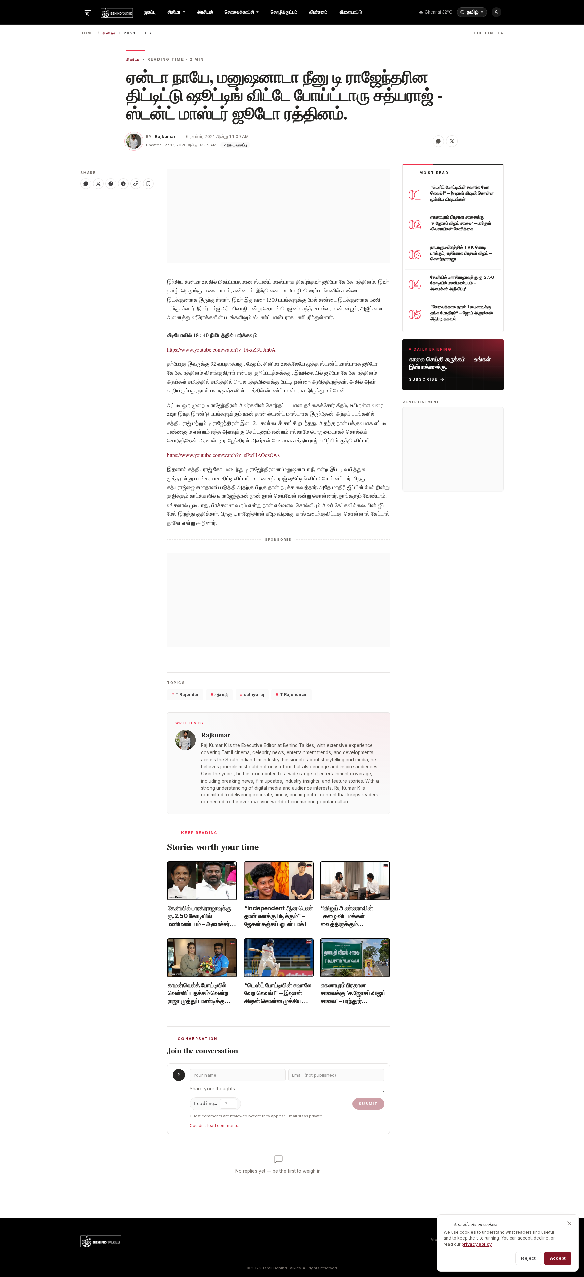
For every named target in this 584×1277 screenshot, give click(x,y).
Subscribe (423, 379)
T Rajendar (185, 694)
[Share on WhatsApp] (438, 141)
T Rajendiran (292, 694)
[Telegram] (123, 183)
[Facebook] (110, 183)
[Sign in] (496, 12)
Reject (528, 1258)
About (436, 1239)
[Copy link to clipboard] (135, 183)
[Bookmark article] (148, 183)
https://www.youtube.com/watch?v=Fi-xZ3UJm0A (221, 349)
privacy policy (476, 1244)
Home (87, 33)
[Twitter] (98, 183)
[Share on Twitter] (452, 141)
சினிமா (109, 33)
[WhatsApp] (85, 183)
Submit (368, 1103)
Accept (558, 1258)
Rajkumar (165, 136)
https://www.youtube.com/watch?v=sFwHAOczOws (223, 454)
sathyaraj (252, 694)
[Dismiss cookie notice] (569, 1223)
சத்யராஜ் (219, 694)
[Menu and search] (87, 12)
